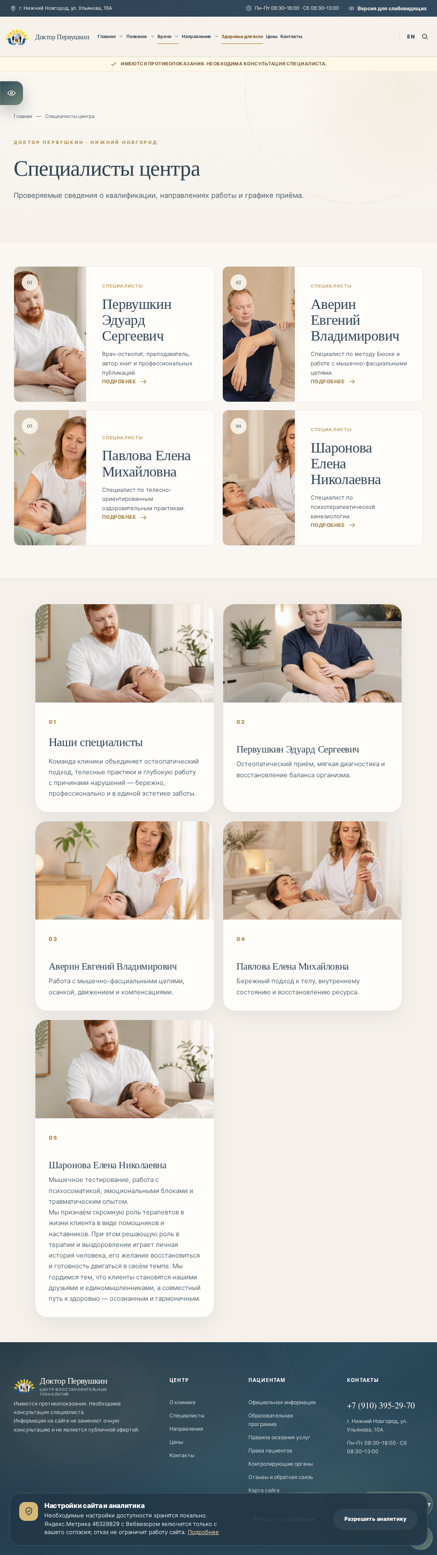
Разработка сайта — (203, 1550)
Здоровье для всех (242, 36)
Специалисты (186, 1415)
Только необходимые (284, 1519)
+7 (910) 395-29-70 (381, 1405)
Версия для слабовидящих (392, 8)
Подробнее (203, 1532)
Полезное (136, 36)
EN (411, 36)
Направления (196, 36)
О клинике (182, 1402)
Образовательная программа (270, 1419)
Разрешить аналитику (375, 1519)
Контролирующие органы (280, 1464)
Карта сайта (264, 1490)
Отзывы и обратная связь (280, 1477)
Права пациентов (270, 1450)
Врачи (164, 36)
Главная (107, 36)
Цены (272, 36)
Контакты (291, 36)
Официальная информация (282, 1402)
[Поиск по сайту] (425, 36)
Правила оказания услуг (279, 1437)
